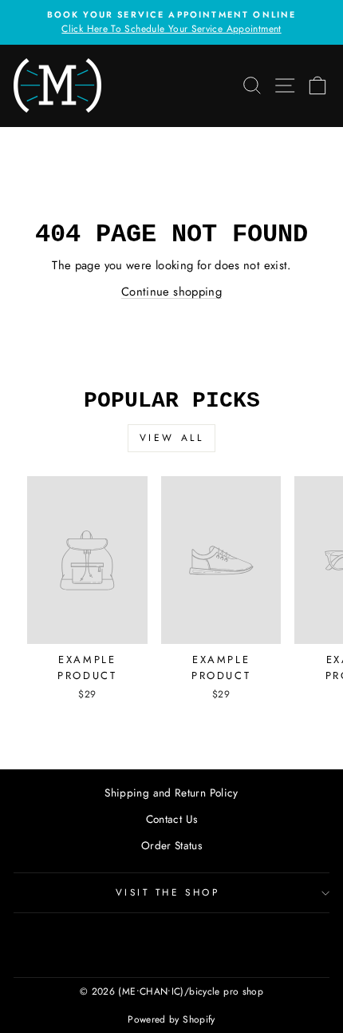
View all (172, 438)
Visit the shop (167, 892)
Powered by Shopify (171, 1019)
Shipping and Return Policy (171, 793)
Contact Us (172, 819)
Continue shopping (171, 291)
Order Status (171, 845)
